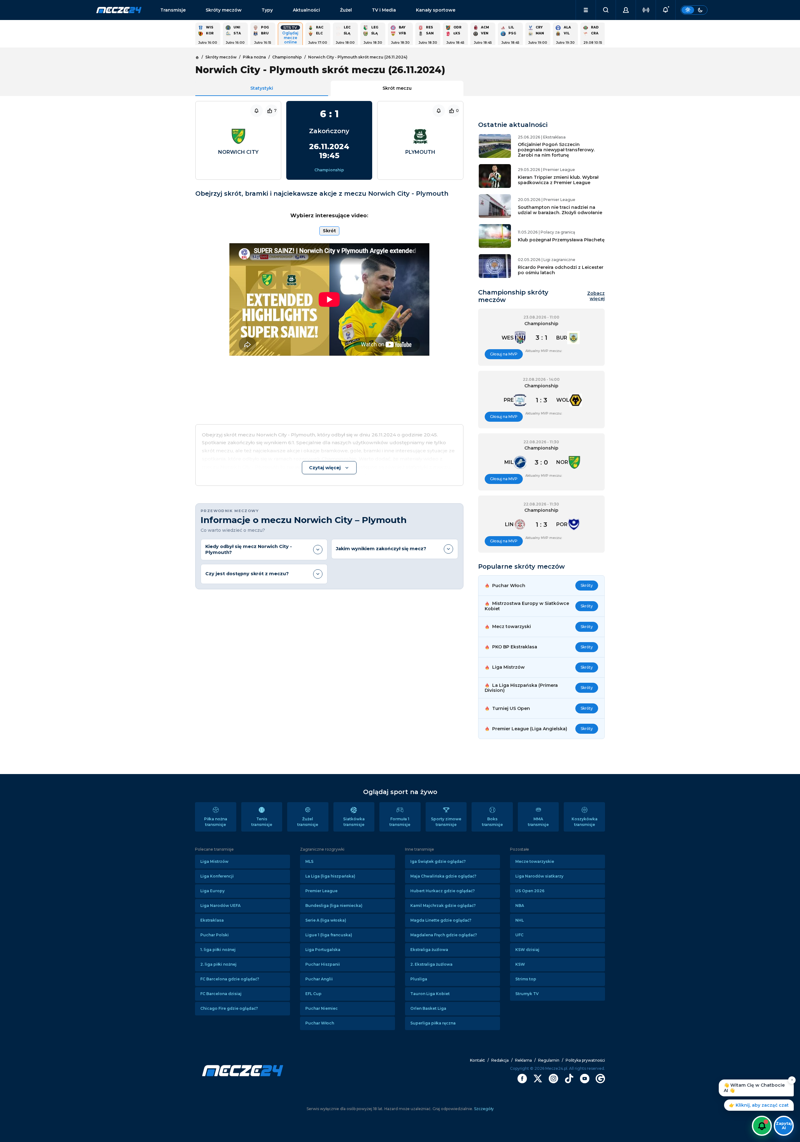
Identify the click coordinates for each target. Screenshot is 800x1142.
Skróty (587, 585)
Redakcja (500, 1060)
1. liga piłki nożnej (218, 949)
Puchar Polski (214, 935)
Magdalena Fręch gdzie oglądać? (443, 935)
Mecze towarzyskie (534, 861)
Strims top (525, 979)
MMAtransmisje (538, 822)
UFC (519, 935)
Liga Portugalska (322, 949)
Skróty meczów (224, 10)
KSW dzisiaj (527, 949)
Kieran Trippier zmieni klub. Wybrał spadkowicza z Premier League (558, 179)
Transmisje (173, 10)
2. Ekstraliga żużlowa (431, 964)
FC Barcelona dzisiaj (221, 993)
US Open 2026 (529, 890)
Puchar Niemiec (321, 1008)
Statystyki (261, 88)
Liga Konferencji (217, 876)
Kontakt (477, 1060)
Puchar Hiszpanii (322, 964)
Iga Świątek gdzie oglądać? (438, 861)
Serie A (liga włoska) (325, 920)
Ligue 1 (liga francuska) (328, 935)
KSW (520, 964)
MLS (309, 861)
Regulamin (548, 1060)
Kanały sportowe (435, 10)
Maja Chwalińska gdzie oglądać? (443, 876)
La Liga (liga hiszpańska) (330, 876)
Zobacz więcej (595, 296)
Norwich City (238, 152)
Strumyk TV (527, 993)
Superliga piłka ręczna (433, 1023)
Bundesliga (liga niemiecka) (333, 905)
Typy (267, 10)
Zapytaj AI (784, 1125)
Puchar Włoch (319, 1023)
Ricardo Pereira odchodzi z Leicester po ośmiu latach (560, 269)
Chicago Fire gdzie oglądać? (229, 1008)
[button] (586, 10)
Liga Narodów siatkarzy (539, 876)
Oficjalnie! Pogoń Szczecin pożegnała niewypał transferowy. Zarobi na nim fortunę (556, 150)
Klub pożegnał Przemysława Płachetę (561, 240)
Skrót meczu (397, 88)
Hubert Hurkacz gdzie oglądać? (442, 890)
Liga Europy (212, 890)
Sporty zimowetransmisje (446, 822)
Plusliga (418, 979)
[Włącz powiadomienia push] (762, 1126)
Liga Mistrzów (214, 861)
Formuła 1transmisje (399, 822)
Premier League (321, 890)
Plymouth (420, 152)
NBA (519, 905)
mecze (118, 10)
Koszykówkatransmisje (585, 822)
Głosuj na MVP (504, 354)
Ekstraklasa (212, 920)
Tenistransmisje (261, 822)
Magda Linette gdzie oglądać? (440, 920)
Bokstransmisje (492, 822)
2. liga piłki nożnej (218, 964)
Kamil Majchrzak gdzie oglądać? (443, 905)
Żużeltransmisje (307, 822)
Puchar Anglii (319, 979)
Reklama (523, 1060)
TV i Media (384, 10)
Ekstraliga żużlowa (429, 949)
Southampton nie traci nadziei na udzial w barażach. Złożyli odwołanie (560, 209)
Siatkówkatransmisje (354, 822)
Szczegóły (483, 1108)
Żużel (346, 10)
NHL (519, 920)
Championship (329, 170)
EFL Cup (313, 993)
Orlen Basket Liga (428, 1008)
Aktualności (306, 10)
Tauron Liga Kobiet (430, 993)
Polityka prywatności (585, 1060)
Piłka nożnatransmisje (215, 822)
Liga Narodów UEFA (220, 905)
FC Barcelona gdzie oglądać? (229, 979)
